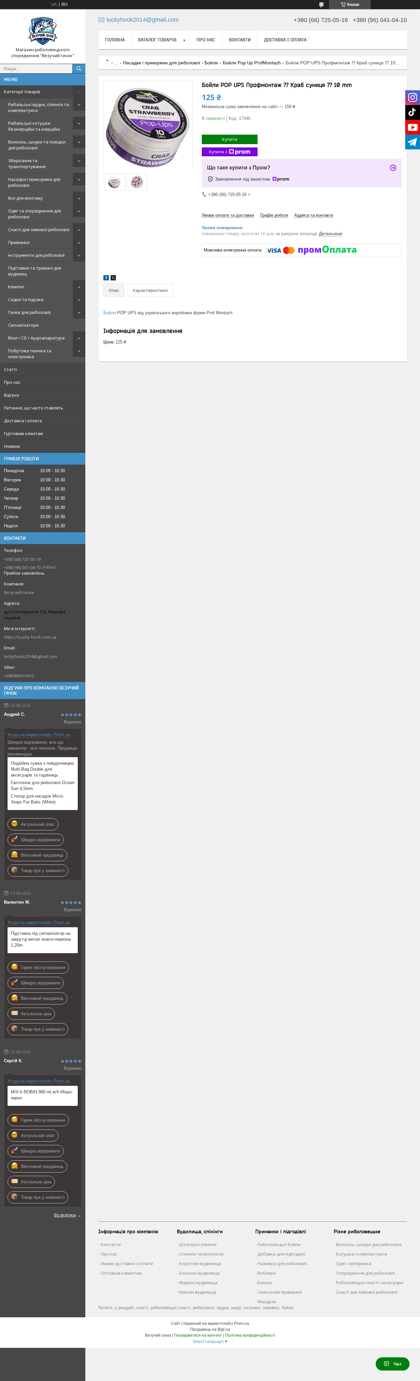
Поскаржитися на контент (198, 1335)
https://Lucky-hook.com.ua (30, 637)
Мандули (267, 1301)
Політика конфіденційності (250, 1335)
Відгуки (11, 395)
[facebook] (106, 278)
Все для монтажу (25, 198)
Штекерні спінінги (198, 1244)
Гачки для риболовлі (29, 312)
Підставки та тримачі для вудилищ (34, 271)
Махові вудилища (197, 1292)
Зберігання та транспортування (27, 163)
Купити (229, 139)
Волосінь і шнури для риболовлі (369, 1244)
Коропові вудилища (200, 1263)
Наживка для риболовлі (282, 1263)
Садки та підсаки (26, 299)
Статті (10, 369)
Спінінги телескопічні (201, 1254)
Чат (397, 1364)
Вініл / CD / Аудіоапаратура (36, 338)
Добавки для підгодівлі (281, 1254)
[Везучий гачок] (42, 30)
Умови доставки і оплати (127, 1263)
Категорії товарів (22, 92)
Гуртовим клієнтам (23, 433)
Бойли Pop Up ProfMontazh (252, 62)
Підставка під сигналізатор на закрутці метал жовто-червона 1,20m (41, 939)
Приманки (19, 242)
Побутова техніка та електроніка (30, 354)
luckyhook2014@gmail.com (30, 656)
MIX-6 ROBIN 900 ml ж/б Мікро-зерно (42, 1094)
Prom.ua (241, 1323)
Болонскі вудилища (199, 1273)
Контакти (240, 39)
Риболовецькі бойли (279, 1244)
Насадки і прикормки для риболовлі (34, 182)
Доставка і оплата (23, 421)
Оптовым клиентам (121, 1273)
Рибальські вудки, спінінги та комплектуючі (38, 107)
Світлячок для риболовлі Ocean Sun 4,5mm (42, 785)
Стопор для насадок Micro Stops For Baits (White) (37, 799)
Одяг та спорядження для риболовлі (34, 214)
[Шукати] (78, 69)
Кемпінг (16, 287)
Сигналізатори (23, 325)
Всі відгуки (65, 1215)
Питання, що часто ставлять (33, 408)
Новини (12, 446)
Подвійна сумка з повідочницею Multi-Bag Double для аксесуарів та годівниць (42, 769)
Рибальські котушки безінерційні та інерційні (34, 126)
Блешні (265, 1282)
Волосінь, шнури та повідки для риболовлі (37, 145)
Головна (115, 39)
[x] (113, 278)
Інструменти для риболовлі (36, 255)
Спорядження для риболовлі (365, 1273)
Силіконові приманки (280, 1292)
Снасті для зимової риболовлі (39, 229)
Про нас (12, 382)
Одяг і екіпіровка (353, 1263)
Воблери (267, 1273)
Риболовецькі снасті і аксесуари (369, 1282)
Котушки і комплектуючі (361, 1254)
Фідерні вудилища (198, 1282)
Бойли (211, 62)
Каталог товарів (157, 39)
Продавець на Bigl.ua (210, 1329)
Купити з (218, 152)
